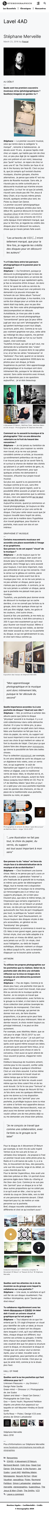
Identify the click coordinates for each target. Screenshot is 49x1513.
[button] (45, 3)
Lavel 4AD (16, 1472)
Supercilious (34, 1487)
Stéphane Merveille (22, 36)
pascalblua (18, 1479)
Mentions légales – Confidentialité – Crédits (24, 1505)
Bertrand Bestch (11, 1465)
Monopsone (16, 1310)
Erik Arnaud (16, 1468)
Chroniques (25, 8)
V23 (38, 1490)
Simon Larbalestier (22, 1483)
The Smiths (29, 1490)
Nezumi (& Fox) (23, 1476)
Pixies (27, 1479)
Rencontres (40, 8)
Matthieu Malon (29, 1472)
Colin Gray (25, 1465)
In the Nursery (29, 1468)
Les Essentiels (9, 8)
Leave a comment (15, 1494)
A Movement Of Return (26, 1461)
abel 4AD (14, 217)
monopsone (38, 746)
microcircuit (25, 755)
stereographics (20, 1487)
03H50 (28, 1310)
